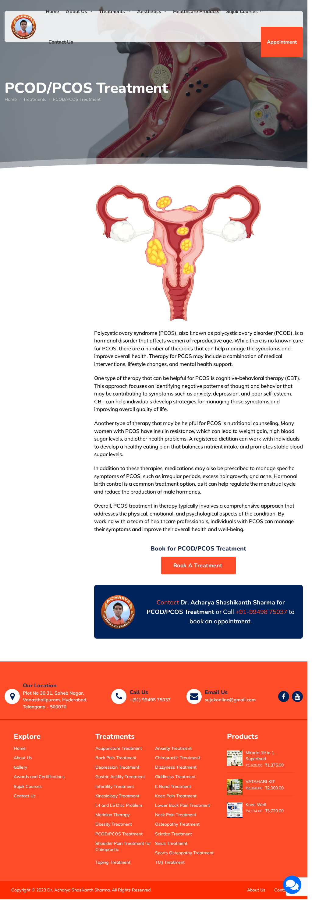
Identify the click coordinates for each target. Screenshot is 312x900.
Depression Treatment (117, 767)
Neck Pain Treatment (175, 814)
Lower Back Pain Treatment (182, 805)
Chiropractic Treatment (177, 757)
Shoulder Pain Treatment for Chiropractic (123, 846)
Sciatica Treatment (173, 834)
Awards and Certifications (39, 776)
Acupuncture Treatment (118, 748)
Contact (168, 602)
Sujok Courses (28, 786)
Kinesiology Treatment (117, 796)
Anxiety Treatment (173, 748)
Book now (198, 565)
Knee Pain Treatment (176, 796)
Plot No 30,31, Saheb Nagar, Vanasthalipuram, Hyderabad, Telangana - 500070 (55, 700)
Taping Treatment (112, 862)
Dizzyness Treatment (176, 767)
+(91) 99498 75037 (150, 700)
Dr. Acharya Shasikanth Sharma (78, 890)
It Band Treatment (173, 786)
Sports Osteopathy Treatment (184, 853)
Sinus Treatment (171, 843)
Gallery (20, 767)
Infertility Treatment (114, 786)
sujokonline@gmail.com (230, 700)
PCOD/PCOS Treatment (119, 834)
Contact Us (25, 796)
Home (11, 99)
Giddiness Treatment (175, 776)
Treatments (34, 99)
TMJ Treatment (170, 862)
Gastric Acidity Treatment (120, 776)
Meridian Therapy (112, 814)
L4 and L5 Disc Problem (118, 805)
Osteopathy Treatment (177, 824)
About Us (23, 757)
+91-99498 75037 (261, 611)
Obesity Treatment (113, 824)
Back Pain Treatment (115, 757)
